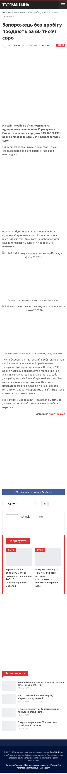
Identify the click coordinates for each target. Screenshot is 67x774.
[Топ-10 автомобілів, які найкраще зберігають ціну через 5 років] (9, 699)
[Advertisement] (33, 88)
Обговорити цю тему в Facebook (33, 492)
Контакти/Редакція (15, 765)
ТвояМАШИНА (56, 752)
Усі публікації (32, 768)
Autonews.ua (57, 413)
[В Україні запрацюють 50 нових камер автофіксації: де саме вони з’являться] (9, 726)
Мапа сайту (45, 768)
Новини (60, 45)
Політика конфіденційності (36, 765)
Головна (7, 12)
